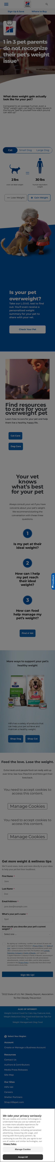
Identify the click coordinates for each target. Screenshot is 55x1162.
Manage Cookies (23, 1149)
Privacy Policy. (10, 1144)
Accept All (23, 1157)
